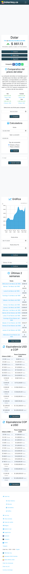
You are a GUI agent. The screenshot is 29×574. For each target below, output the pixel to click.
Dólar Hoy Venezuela (8, 563)
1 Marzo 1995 (21, 97)
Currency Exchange (8, 570)
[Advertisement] (14, 20)
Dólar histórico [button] (15, 341)
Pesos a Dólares (14, 147)
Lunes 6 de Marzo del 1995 (11, 291)
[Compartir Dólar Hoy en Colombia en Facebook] (13, 64)
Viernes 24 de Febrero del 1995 (11, 325)
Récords (9, 504)
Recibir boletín (15, 163)
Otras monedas (8, 518)
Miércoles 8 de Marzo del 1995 (11, 284)
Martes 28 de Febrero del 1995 (11, 313)
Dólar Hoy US (6, 566)
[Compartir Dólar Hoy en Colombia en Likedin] (19, 64)
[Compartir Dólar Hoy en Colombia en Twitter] (16, 64)
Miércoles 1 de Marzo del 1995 (11, 310)
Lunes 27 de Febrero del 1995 (11, 315)
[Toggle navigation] (25, 2)
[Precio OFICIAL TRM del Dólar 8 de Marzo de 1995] (9, 2)
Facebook (6, 536)
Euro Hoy (6, 515)
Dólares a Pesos (14, 145)
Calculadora (10, 507)
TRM (5, 40)
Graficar (15, 255)
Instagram (6, 539)
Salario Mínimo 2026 (9, 559)
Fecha (14, 127)
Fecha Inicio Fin (14, 245)
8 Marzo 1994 (21, 103)
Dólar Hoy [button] (15, 55)
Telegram (5, 546)
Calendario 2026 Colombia (10, 556)
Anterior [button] (15, 52)
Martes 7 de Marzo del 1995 (11, 286)
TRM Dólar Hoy (8, 553)
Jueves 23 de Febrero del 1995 (11, 330)
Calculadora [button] (15, 416)
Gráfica (9, 511)
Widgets (6, 525)
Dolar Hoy (6, 496)
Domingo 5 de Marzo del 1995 (11, 295)
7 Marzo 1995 (7, 97)
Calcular (15, 151)
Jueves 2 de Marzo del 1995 (11, 307)
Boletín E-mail (7, 529)
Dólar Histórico (11, 500)
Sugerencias (7, 532)
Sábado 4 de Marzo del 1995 (11, 300)
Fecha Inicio (14, 237)
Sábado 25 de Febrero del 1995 (11, 323)
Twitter (6, 542)
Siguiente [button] (15, 59)
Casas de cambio (8, 522)
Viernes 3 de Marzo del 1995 (11, 305)
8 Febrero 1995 (7, 103)
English (18, 549)
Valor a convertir (14, 135)
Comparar (15, 116)
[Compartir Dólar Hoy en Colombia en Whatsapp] (22, 64)
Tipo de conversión (14, 142)
